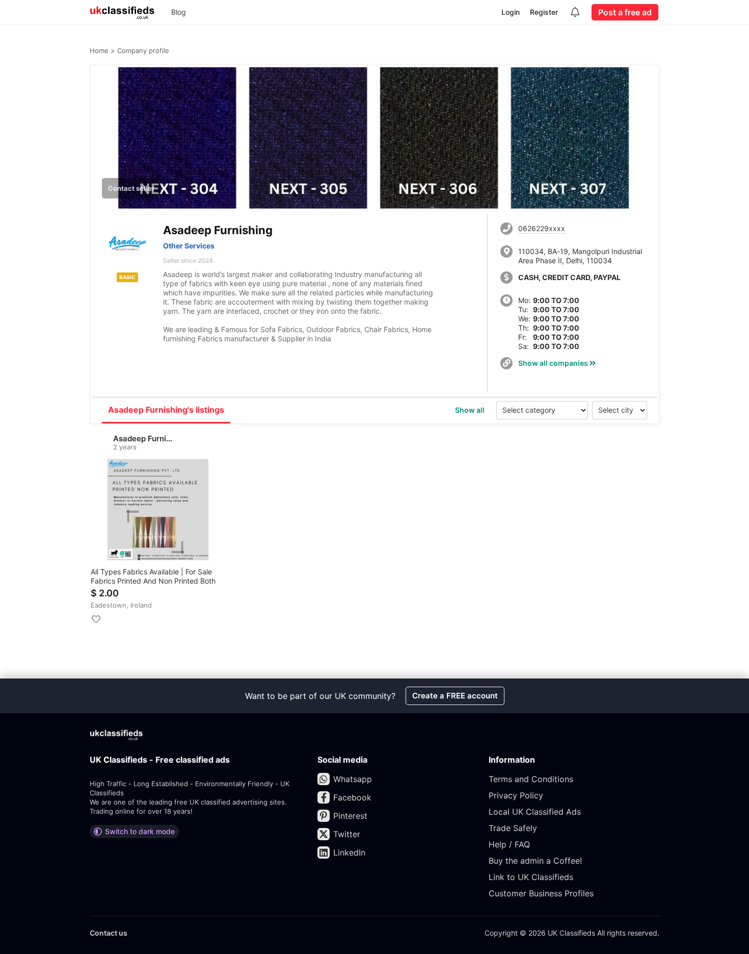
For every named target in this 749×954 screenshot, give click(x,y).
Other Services (189, 245)
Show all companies (554, 363)
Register (544, 12)
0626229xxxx (541, 228)
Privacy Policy (516, 795)
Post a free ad (625, 12)
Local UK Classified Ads (535, 812)
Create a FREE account (455, 695)
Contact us (108, 932)
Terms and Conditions (531, 779)
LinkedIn (349, 852)
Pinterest (350, 816)
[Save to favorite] (96, 619)
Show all (470, 410)
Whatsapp (352, 779)
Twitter (346, 834)
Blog (178, 12)
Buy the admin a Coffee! (535, 861)
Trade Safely (513, 828)
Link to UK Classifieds (531, 877)
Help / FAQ (509, 844)
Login (510, 12)
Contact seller (131, 188)
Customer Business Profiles (541, 893)
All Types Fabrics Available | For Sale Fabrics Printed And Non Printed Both (153, 576)
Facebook (352, 797)
